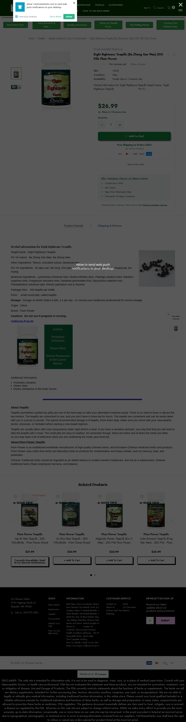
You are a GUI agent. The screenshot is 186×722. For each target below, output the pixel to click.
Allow (69, 16)
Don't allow (55, 16)
